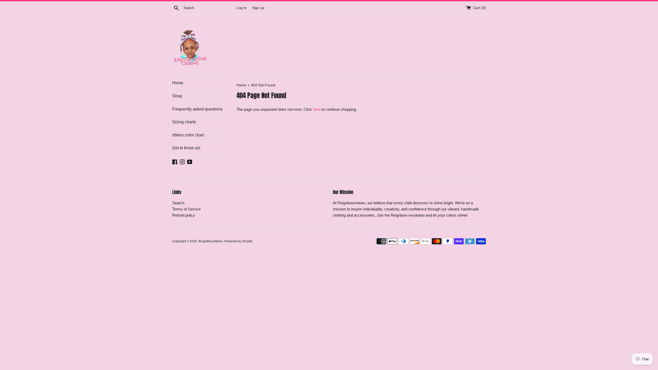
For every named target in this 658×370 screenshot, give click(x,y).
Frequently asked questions (197, 109)
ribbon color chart (188, 135)
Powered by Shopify (238, 241)
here (317, 109)
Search (178, 203)
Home (177, 83)
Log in (241, 8)
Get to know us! (186, 148)
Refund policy (183, 215)
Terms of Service (186, 209)
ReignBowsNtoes (210, 241)
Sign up (258, 8)
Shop (177, 96)
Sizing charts (184, 122)
